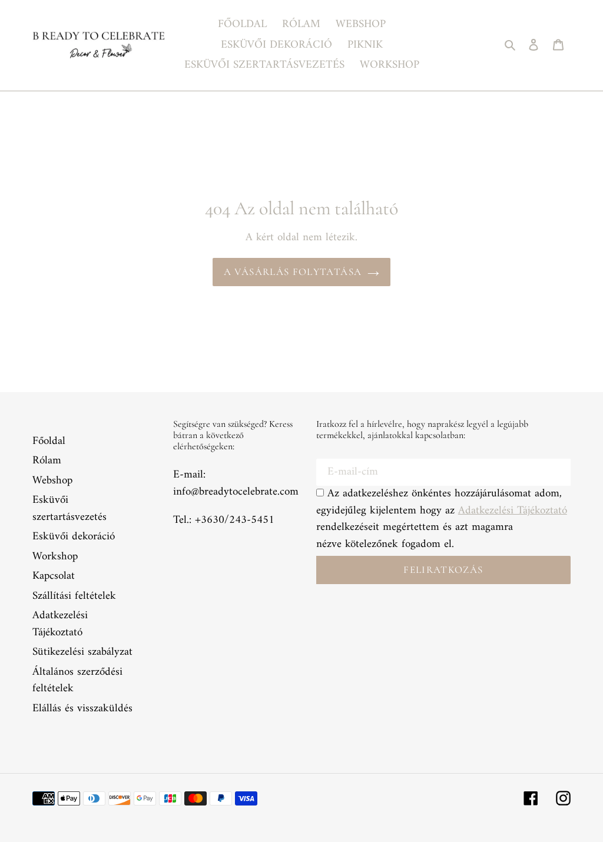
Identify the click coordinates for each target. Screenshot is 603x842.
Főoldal (48, 441)
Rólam (46, 460)
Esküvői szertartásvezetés (69, 508)
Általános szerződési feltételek (77, 680)
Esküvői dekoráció (73, 536)
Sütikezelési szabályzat (82, 652)
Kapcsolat (53, 576)
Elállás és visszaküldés (82, 708)
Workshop (55, 556)
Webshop (52, 480)
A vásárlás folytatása (293, 272)
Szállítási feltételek (74, 596)
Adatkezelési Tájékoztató (60, 624)
